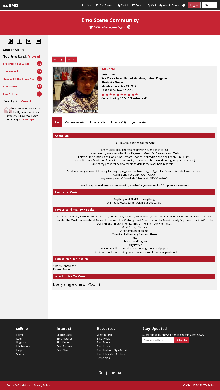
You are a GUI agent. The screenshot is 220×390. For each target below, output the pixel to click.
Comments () (74, 122)
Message (58, 59)
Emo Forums (64, 346)
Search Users (65, 334)
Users (89, 5)
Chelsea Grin (10, 86)
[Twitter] (28, 41)
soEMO (10, 5)
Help (19, 350)
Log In (194, 5)
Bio (57, 122)
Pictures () (97, 122)
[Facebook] (19, 41)
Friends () (118, 122)
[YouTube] (38, 41)
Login (19, 338)
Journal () (139, 122)
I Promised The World (16, 63)
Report (71, 59)
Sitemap (21, 354)
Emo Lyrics (103, 346)
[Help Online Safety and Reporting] (183, 5)
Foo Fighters (11, 94)
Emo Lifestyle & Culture (111, 354)
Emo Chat (62, 350)
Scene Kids (103, 358)
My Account (23, 346)
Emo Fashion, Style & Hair (112, 350)
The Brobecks (11, 71)
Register (21, 342)
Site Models (64, 342)
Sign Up (209, 5)
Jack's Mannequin (26, 119)
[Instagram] (129, 27)
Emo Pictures (106, 5)
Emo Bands (103, 342)
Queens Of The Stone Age (18, 78)
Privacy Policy (42, 385)
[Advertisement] (134, 47)
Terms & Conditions (18, 385)
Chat (153, 5)
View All (34, 56)
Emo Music (103, 338)
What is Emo (170, 5)
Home (20, 334)
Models (124, 5)
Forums (140, 5)
